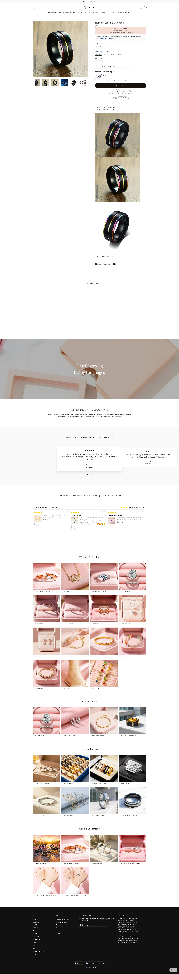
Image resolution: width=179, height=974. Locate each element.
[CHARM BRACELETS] (46, 673)
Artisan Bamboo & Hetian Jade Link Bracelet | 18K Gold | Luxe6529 (38, 528)
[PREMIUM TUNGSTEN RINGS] (132, 720)
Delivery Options (103, 51)
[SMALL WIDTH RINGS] (46, 608)
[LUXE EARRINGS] (46, 641)
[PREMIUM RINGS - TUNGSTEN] (132, 800)
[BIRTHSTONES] (104, 673)
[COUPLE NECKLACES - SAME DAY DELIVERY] (75, 880)
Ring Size (99, 43)
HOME (48, 12)
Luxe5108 (110, 525)
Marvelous (75, 515)
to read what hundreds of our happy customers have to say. (89, 495)
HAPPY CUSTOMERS (122, 12)
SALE (113, 12)
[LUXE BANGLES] (104, 641)
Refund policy (60, 928)
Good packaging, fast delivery (121, 515)
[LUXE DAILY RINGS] (75, 608)
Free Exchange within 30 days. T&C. (120, 97)
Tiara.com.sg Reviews (62, 919)
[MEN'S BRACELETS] (46, 800)
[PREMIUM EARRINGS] (75, 720)
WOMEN (67, 12)
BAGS (103, 12)
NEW (109, 12)
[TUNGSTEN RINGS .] (75, 768)
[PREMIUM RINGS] (132, 576)
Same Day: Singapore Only (112, 54)
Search (58, 934)
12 (104, 46)
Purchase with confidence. (120, 96)
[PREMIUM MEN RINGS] (104, 800)
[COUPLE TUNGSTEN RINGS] (46, 768)
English (77, 963)
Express (98, 54)
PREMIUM (60, 12)
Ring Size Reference (62, 922)
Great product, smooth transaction (49, 515)
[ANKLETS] (75, 673)
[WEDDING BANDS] (104, 848)
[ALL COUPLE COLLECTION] (46, 848)
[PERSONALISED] (75, 576)
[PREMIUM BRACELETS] (104, 720)
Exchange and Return (62, 925)
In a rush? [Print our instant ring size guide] (106, 38)
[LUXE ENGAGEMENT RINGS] (104, 576)
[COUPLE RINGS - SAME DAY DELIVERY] (132, 848)
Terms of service (61, 931)
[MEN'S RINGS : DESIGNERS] (104, 768)
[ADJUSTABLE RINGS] (104, 608)
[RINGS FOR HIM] (132, 768)
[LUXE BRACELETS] (75, 641)
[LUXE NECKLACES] (132, 608)
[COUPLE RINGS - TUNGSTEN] (46, 576)
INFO (129, 12)
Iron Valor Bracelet (73, 526)
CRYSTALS (87, 12)
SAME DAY (53, 12)
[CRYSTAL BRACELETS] (132, 641)
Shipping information (105, 256)
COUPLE (80, 12)
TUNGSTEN (96, 12)
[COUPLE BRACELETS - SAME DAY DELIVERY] (46, 880)
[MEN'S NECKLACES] (75, 800)
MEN (74, 12)
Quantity (99, 59)
